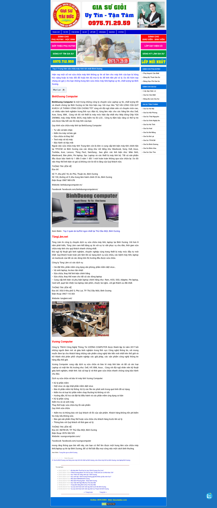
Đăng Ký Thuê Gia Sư (151, 77)
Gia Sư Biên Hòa (149, 148)
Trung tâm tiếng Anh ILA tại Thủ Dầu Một (83, 485)
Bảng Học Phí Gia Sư (151, 81)
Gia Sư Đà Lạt (148, 136)
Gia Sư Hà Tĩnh (149, 124)
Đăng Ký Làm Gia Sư (151, 99)
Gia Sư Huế (147, 128)
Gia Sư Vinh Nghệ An (151, 121)
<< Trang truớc (88, 492)
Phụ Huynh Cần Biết (151, 73)
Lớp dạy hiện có (149, 91)
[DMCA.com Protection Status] (108, 505)
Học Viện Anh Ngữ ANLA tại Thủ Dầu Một (83, 483)
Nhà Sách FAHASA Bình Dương (80, 478)
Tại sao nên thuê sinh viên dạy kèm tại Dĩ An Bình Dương (88, 487)
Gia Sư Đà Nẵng (149, 132)
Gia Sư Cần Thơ (149, 152)
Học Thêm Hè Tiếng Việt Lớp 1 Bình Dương (84, 474)
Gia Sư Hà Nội (148, 109)
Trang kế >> (103, 492)
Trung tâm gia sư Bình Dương (68, 452)
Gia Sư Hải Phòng (150, 113)
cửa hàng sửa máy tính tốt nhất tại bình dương (80, 460)
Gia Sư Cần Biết (149, 95)
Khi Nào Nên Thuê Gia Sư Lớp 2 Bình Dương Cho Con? (87, 470)
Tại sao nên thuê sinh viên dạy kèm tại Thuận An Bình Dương (90, 489)
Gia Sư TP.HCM (149, 140)
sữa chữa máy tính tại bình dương (105, 460)
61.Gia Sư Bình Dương (58, 460)
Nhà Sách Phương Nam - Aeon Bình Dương (84, 481)
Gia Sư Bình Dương (150, 144)
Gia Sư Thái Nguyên (151, 117)
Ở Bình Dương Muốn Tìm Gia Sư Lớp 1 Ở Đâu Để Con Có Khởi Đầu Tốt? (92, 472)
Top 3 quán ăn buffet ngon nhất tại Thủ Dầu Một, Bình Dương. (91, 231)
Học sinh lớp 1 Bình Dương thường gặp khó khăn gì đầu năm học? (91, 476)
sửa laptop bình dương (123, 460)
